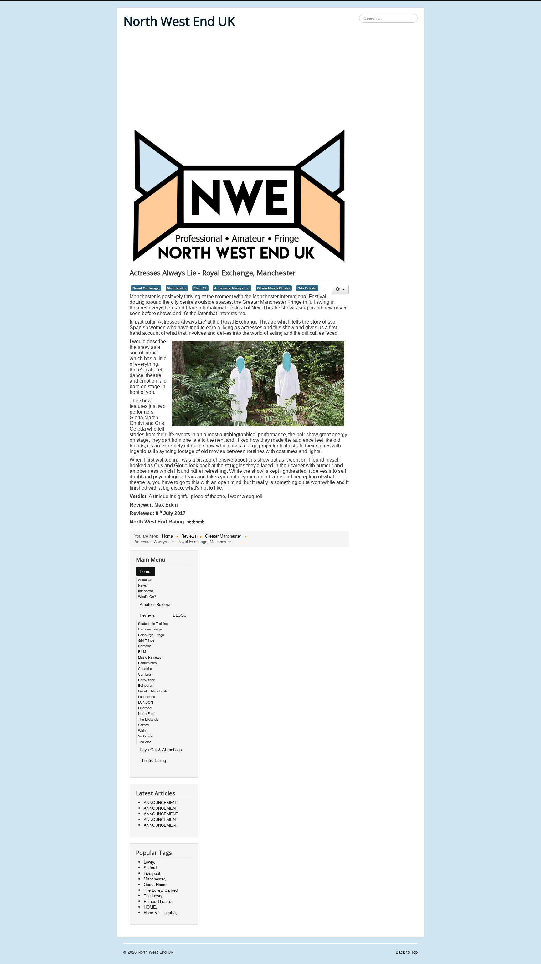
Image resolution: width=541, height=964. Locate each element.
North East (146, 713)
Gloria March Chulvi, (274, 288)
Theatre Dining (153, 760)
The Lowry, (153, 896)
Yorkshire (145, 735)
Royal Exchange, (146, 288)
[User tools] (340, 289)
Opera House (155, 884)
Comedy (144, 645)
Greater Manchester (153, 690)
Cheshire (145, 668)
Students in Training (153, 623)
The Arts (144, 741)
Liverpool (145, 707)
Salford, (151, 867)
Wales (142, 730)
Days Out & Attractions (161, 749)
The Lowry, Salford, (161, 890)
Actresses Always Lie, (232, 288)
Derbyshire (146, 679)
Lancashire (146, 696)
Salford (143, 724)
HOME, (150, 907)
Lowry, (149, 862)
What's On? (147, 596)
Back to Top (407, 952)
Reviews (147, 615)
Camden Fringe (150, 628)
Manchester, (177, 288)
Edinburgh (145, 685)
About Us (145, 579)
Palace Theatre (157, 901)
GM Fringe (146, 640)
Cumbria (144, 673)
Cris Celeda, (307, 288)
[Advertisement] (270, 79)
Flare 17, (200, 288)
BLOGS (180, 615)
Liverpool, (152, 873)
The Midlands (148, 719)
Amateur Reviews (156, 604)
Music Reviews (149, 657)
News (142, 585)
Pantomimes (147, 662)
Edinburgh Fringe (151, 634)
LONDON (145, 702)
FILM (142, 651)
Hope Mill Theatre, (160, 913)
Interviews (146, 590)
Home (145, 571)
